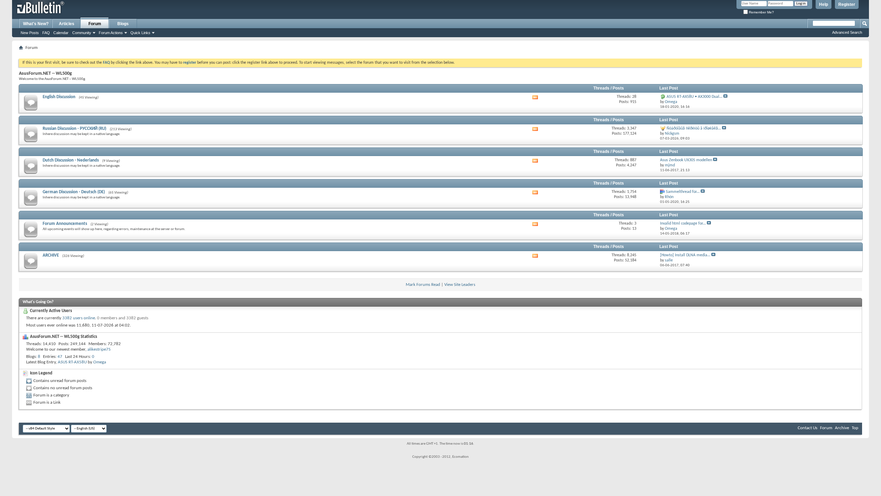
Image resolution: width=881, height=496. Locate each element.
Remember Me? (761, 12)
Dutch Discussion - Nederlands (71, 160)
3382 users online (78, 318)
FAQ (46, 33)
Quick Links (140, 33)
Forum (94, 23)
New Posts (30, 33)
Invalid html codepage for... (683, 223)
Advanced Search (847, 32)
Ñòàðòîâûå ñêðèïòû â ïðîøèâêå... (694, 128)
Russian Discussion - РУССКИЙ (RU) (74, 128)
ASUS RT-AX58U (72, 362)
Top (855, 428)
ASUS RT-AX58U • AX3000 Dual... (694, 97)
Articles (66, 23)
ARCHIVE (51, 255)
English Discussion (59, 97)
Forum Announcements (65, 223)
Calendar (60, 33)
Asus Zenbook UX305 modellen (686, 160)
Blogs (123, 23)
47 (59, 356)
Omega (99, 362)
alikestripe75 (99, 349)
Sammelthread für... (683, 192)
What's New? (36, 23)
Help (823, 4)
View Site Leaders (459, 284)
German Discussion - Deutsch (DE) (74, 192)
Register (846, 4)
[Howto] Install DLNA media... (685, 255)
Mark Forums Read (423, 284)
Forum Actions (111, 33)
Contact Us (807, 428)
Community (81, 33)
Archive (842, 428)
